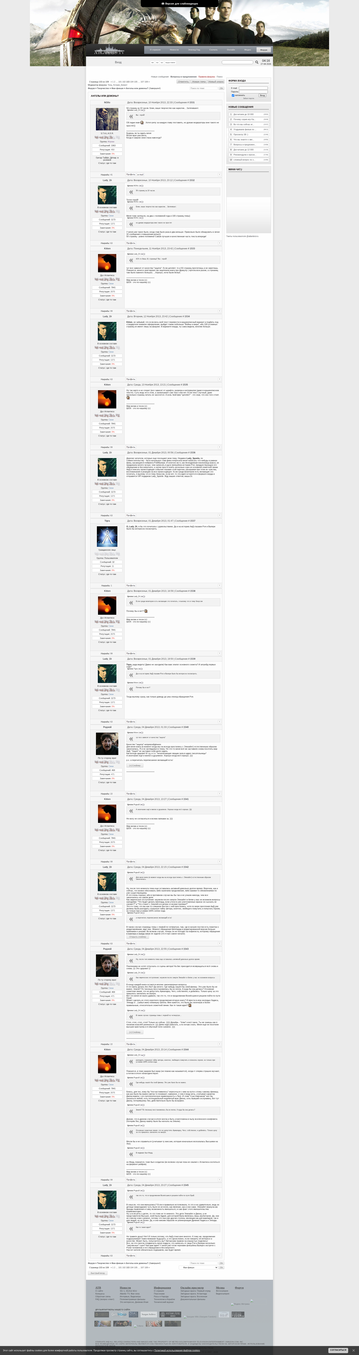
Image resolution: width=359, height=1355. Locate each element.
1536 (192, 452)
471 (112, 774)
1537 (192, 521)
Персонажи (159, 1294)
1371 (113, 224)
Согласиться (338, 1350)
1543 (186, 949)
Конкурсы (100, 1294)
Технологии (159, 1299)
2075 (113, 291)
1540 (186, 727)
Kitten (107, 248)
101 (120, 82)
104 (132, 82)
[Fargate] (153, 1326)
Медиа (247, 50)
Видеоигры (136, 1296)
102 (124, 82)
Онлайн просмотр (192, 1287)
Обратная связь (103, 1296)
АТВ (98, 1287)
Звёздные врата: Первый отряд (195, 1291)
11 (113, 566)
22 (111, 794)
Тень (110, 85)
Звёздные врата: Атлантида (193, 1294)
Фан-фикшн (117, 88)
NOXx (107, 102)
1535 (185, 384)
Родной (107, 727)
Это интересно (127, 1302)
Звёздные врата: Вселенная (193, 1296)
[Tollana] (137, 1326)
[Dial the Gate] (132, 1317)
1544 (186, 1049)
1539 (192, 659)
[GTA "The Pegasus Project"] (172, 1326)
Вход (118, 62)
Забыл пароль (248, 98)
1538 (192, 591)
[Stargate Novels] (169, 1317)
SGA (128, 1291)
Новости (174, 50)
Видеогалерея (222, 1294)
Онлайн (231, 50)
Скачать (213, 50)
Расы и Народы (161, 1296)
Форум (263, 50)
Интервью (124, 1296)
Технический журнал (164, 1302)
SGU (134, 1291)
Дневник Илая (141, 1302)
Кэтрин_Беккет (120, 85)
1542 (186, 867)
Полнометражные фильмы (132, 1299)
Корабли (171, 1299)
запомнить (240, 95)
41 (111, 175)
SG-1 (122, 1291)
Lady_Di (107, 180)
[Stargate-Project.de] (223, 1317)
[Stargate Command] (101, 1317)
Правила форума (206, 77)
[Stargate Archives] (148, 1317)
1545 (186, 1185)
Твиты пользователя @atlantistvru (242, 236)
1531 (192, 102)
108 (146, 82)
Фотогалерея (222, 1291)
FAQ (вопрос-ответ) (104, 1299)
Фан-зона (135, 1294)
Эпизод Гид (194, 50)
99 (111, 311)
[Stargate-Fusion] (237, 1317)
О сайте (99, 1291)
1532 (192, 180)
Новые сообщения (160, 77)
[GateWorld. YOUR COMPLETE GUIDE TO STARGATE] (118, 1317)
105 (135, 82)
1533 (192, 248)
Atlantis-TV (125, 1294)
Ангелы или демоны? (137, 88)
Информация (162, 1287)
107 (142, 82)
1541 (186, 799)
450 (112, 149)
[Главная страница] (109, 50)
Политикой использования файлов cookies (177, 1350)
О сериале (155, 50)
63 (111, 243)
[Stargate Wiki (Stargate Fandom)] (199, 1317)
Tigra (107, 521)
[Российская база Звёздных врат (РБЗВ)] (121, 1326)
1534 (187, 316)
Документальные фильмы (192, 1299)
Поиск (220, 77)
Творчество (103, 88)
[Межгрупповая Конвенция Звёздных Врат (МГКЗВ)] (102, 1326)
